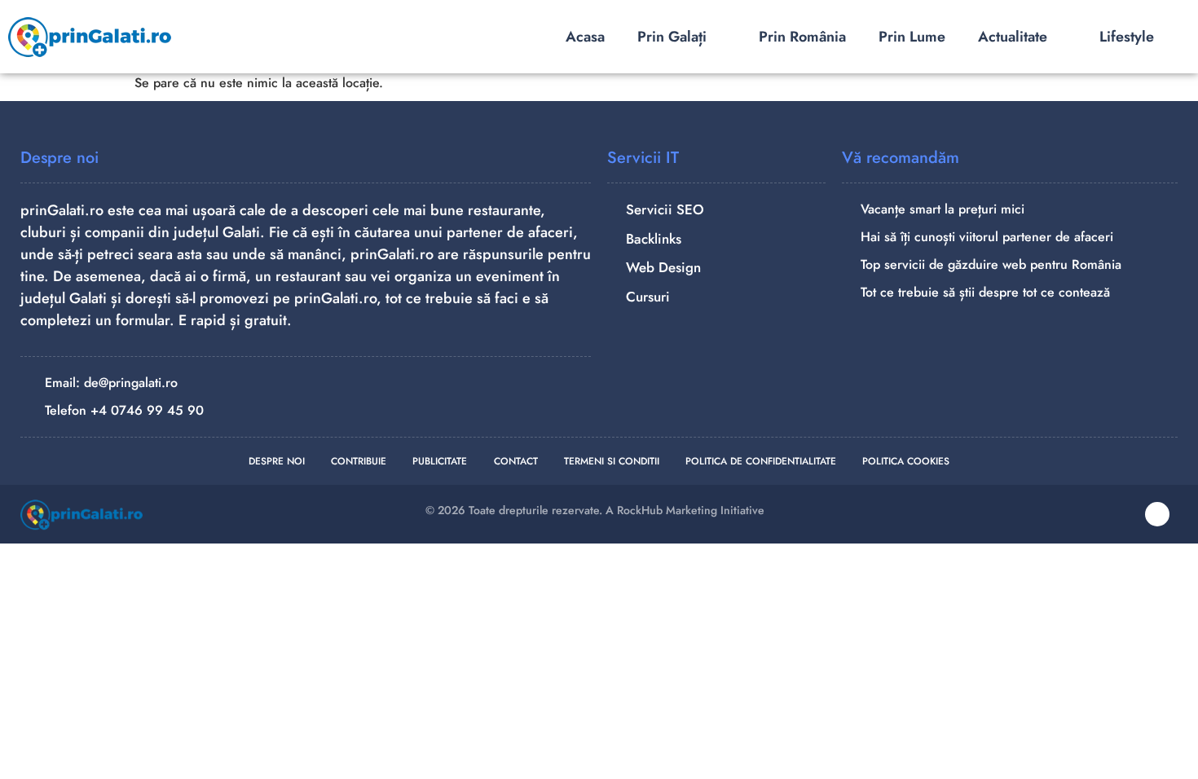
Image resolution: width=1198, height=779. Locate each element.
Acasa (585, 36)
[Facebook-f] (1157, 514)
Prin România (802, 36)
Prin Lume (912, 36)
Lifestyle (1126, 36)
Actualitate (1012, 36)
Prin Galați (672, 36)
